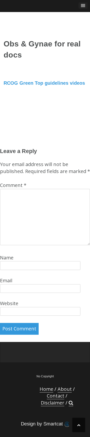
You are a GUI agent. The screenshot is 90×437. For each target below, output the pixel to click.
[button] (71, 402)
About (65, 389)
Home (46, 389)
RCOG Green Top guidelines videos (44, 83)
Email (6, 280)
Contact (55, 395)
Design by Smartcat (42, 423)
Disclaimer (52, 402)
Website (9, 303)
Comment (13, 185)
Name (6, 257)
